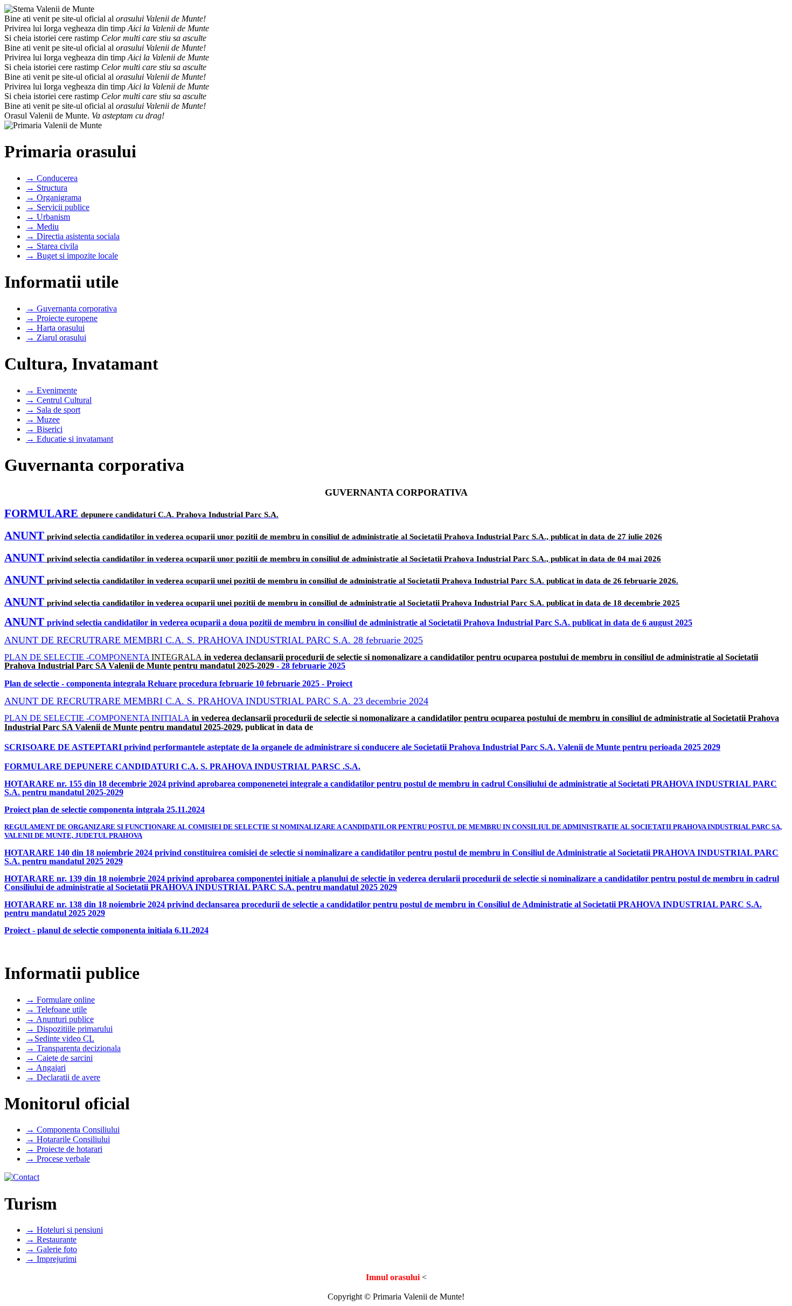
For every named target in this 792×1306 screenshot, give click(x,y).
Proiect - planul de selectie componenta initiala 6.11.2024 (106, 930)
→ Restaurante (51, 1239)
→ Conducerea (52, 178)
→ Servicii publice (57, 207)
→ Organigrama (53, 197)
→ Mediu (42, 226)
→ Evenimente (51, 390)
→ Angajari (46, 1067)
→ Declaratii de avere (63, 1077)
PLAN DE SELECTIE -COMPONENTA (77, 657)
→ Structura (46, 187)
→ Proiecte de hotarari (64, 1149)
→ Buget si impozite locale (72, 255)
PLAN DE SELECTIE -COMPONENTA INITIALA (97, 718)
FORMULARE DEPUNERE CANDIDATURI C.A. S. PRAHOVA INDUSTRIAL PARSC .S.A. (182, 766)
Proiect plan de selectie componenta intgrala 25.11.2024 (104, 809)
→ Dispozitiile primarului (69, 1028)
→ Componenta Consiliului (73, 1129)
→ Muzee (43, 419)
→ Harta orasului (55, 327)
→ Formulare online (60, 999)
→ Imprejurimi (51, 1258)
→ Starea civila (52, 246)
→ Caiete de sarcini (59, 1057)
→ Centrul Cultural (59, 400)
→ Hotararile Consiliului (68, 1139)
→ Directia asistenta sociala (73, 236)
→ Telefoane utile (56, 1009)
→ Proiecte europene (62, 318)
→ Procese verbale (58, 1158)
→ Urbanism (48, 216)
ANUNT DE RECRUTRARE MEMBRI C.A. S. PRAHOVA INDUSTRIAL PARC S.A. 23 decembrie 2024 (216, 701)
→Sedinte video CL (60, 1038)
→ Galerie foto (51, 1249)
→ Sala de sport (53, 409)
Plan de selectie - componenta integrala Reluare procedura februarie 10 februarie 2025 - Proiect (178, 683)
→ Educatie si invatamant (69, 438)
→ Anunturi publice (60, 1019)
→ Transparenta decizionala (73, 1048)
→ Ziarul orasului (56, 337)
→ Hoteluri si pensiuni (64, 1229)
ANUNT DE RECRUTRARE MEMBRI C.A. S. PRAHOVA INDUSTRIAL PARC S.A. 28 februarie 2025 (213, 640)
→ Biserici (44, 429)
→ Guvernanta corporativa (71, 308)
